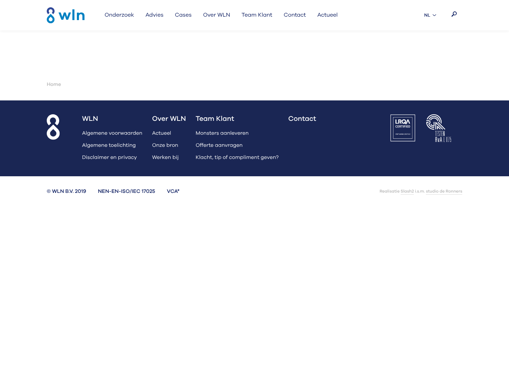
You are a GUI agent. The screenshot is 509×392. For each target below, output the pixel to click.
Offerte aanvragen (219, 145)
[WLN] (65, 15)
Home (54, 84)
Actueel (161, 133)
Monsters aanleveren (222, 133)
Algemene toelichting (109, 145)
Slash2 (407, 191)
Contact (302, 119)
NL (431, 15)
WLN (90, 119)
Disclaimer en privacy (109, 157)
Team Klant (215, 119)
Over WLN (169, 119)
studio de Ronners (444, 191)
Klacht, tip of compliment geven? (237, 157)
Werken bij (165, 157)
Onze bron (165, 145)
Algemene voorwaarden (112, 133)
